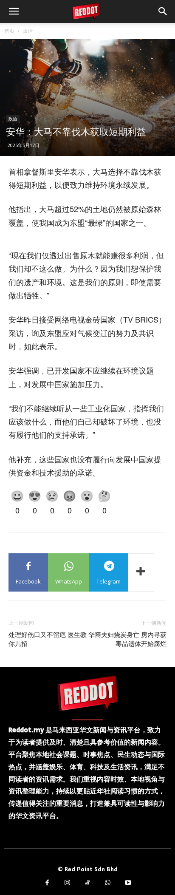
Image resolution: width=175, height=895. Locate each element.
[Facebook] (47, 883)
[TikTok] (87, 883)
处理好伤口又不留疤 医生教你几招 (47, 639)
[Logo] (87, 693)
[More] (141, 572)
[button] (13, 11)
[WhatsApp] (108, 883)
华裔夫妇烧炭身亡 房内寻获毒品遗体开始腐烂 (127, 639)
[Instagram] (67, 883)
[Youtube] (128, 883)
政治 (28, 30)
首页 (9, 30)
